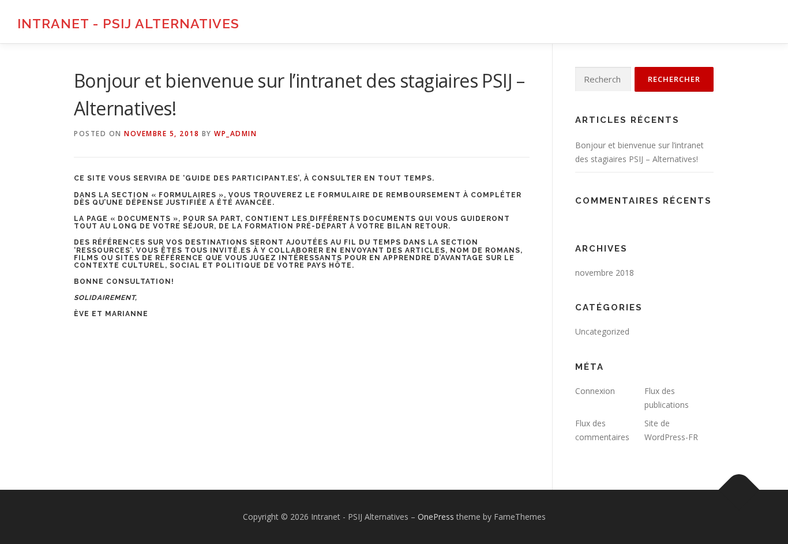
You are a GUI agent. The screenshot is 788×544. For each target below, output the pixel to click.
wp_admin (235, 133)
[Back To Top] (739, 490)
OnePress (436, 516)
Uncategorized (602, 331)
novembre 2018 (604, 272)
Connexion (595, 390)
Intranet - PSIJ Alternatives (128, 23)
